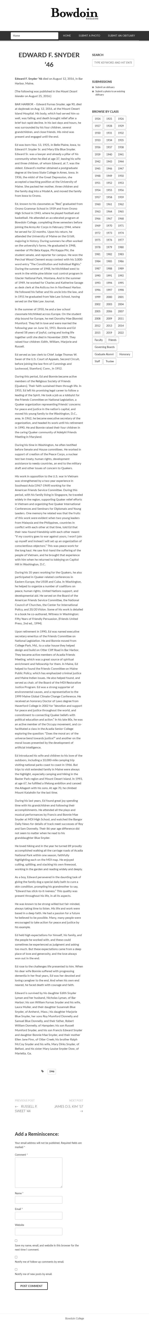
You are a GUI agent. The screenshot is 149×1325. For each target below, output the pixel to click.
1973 (109, 233)
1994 (109, 283)
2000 (109, 297)
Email (19, 1209)
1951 (97, 183)
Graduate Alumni (104, 354)
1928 (109, 126)
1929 (121, 126)
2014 (121, 326)
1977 (121, 240)
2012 (97, 326)
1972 (97, 233)
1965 (121, 211)
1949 (109, 176)
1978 (97, 247)
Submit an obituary (105, 87)
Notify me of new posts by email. (33, 1274)
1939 (97, 154)
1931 (109, 133)
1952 (109, 183)
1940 (109, 154)
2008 (97, 319)
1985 (109, 261)
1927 (97, 126)
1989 (121, 269)
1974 (121, 233)
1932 (121, 133)
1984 (97, 261)
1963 (97, 211)
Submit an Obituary (121, 35)
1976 (109, 240)
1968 (121, 219)
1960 (97, 204)
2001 (121, 297)
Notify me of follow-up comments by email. (39, 1262)
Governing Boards (105, 347)
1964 (109, 211)
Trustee (110, 361)
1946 (51, 1072)
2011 (121, 319)
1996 (97, 290)
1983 (121, 254)
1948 (97, 176)
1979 (109, 247)
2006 (109, 311)
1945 (97, 169)
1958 (109, 197)
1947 (121, 169)
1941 (121, 154)
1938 (121, 147)
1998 (121, 290)
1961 (109, 204)
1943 (109, 161)
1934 (109, 140)
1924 (97, 119)
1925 (109, 119)
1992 (121, 276)
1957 (97, 197)
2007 (121, 311)
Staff (97, 361)
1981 (97, 254)
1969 (97, 226)
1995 (121, 283)
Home (67, 35)
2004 (121, 304)
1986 (121, 261)
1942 (97, 161)
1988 (109, 269)
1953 (121, 183)
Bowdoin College (74, 1318)
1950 (121, 176)
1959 (121, 197)
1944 (121, 161)
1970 (109, 226)
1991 (109, 276)
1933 (97, 140)
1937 (109, 147)
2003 (109, 304)
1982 (109, 254)
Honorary (124, 354)
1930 (97, 133)
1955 (109, 190)
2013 (109, 326)
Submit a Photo (89, 35)
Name (19, 1193)
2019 (109, 333)
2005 (97, 311)
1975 (97, 240)
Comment (21, 1154)
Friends (112, 340)
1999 (97, 297)
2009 (109, 319)
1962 (121, 204)
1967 (109, 219)
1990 (97, 276)
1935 (121, 140)
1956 (121, 190)
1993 (97, 283)
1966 (97, 219)
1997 (109, 290)
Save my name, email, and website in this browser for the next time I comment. (47, 1247)
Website (19, 1225)
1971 (121, 226)
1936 (97, 147)
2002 (97, 304)
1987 (97, 269)
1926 (121, 119)
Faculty (99, 340)
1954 (97, 190)
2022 (121, 333)
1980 (121, 247)
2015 (97, 333)
